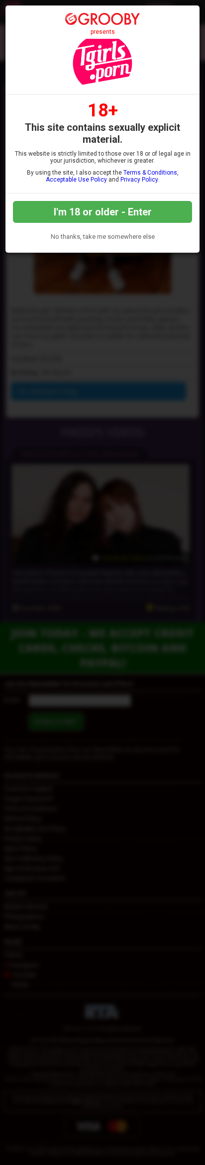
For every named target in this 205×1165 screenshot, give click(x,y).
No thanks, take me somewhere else (103, 236)
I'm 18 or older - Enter (103, 212)
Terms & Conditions (150, 172)
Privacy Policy (139, 179)
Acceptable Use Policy (76, 179)
